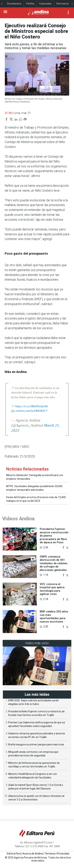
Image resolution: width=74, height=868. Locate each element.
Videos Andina (18, 519)
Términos (50, 853)
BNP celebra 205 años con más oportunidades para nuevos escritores (54, 616)
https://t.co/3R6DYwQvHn (31, 406)
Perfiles (30, 3)
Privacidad (63, 853)
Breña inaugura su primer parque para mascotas (36, 744)
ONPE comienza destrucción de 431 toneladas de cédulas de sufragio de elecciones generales (54, 563)
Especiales (45, 3)
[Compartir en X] (67, 547)
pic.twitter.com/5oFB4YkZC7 (29, 411)
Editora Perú (14, 853)
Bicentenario (14, 3)
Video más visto (37, 643)
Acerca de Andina (33, 853)
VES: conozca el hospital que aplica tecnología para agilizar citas (52, 589)
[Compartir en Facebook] (64, 547)
